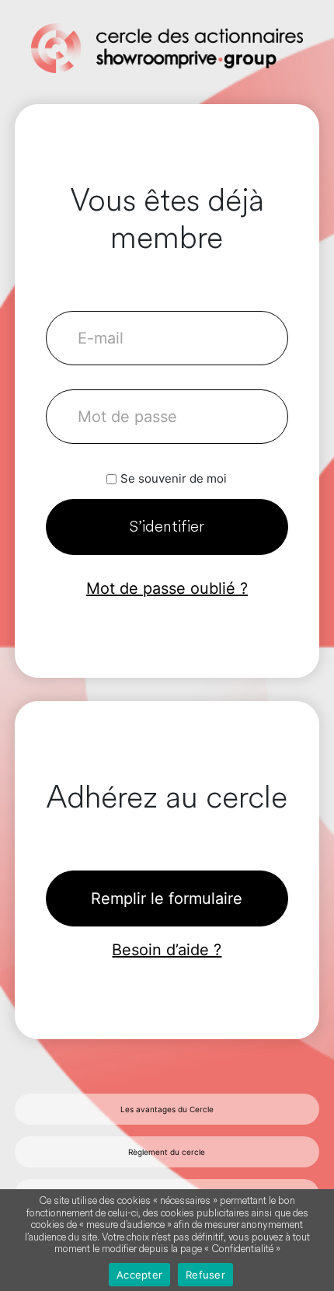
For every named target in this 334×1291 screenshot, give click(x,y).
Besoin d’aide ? (166, 949)
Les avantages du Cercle (167, 1109)
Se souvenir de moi (173, 478)
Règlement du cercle (166, 1152)
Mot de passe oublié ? (167, 588)
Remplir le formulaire (166, 898)
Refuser (205, 1274)
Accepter (139, 1274)
